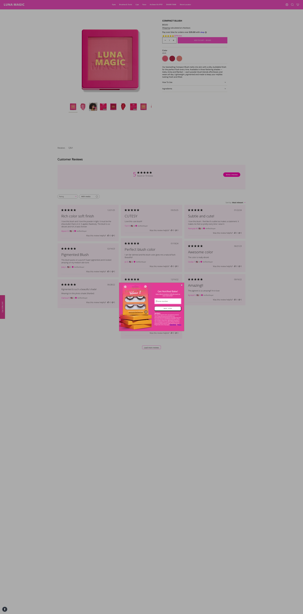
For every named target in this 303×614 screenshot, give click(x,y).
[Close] (181, 285)
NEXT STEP (168, 308)
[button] (5, 609)
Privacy (179, 324)
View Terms (173, 324)
